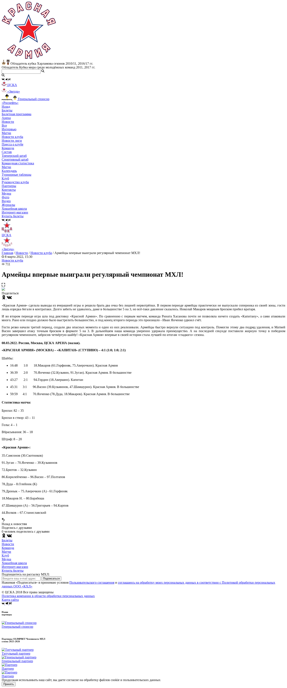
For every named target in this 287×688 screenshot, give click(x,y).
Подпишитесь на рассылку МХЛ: (26, 574)
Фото (5, 197)
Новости (22, 253)
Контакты (9, 189)
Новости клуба (12, 137)
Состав (7, 152)
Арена (6, 118)
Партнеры (9, 186)
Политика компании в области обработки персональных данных (48, 596)
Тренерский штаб (14, 155)
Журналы (8, 205)
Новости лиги (12, 140)
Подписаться (51, 578)
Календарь (9, 171)
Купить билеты (13, 570)
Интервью (9, 129)
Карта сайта (10, 600)
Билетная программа (16, 114)
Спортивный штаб (15, 159)
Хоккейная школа (14, 563)
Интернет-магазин (15, 567)
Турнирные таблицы (16, 174)
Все (4, 125)
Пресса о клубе (12, 144)
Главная (7, 253)
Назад (6, 106)
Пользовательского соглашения (91, 582)
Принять (8, 684)
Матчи (6, 133)
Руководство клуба (15, 182)
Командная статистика (18, 163)
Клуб (5, 555)
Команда (8, 548)
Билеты (7, 540)
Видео (6, 201)
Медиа (6, 559)
